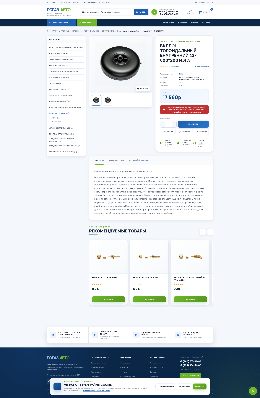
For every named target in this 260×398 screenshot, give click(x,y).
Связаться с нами (98, 363)
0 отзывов (175, 66)
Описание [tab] (99, 160)
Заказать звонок (188, 376)
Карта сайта (96, 372)
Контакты (206, 23)
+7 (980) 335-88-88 (190, 361)
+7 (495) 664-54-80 (190, 365)
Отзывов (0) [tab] (138, 160)
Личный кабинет (157, 357)
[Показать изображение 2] (108, 100)
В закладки (169, 131)
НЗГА (181, 74)
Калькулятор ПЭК (127, 377)
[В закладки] (124, 244)
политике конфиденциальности (96, 391)
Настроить (186, 386)
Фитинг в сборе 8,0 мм (146, 277)
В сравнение (186, 131)
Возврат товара (97, 367)
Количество (165, 118)
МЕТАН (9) (55, 118)
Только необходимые (166, 386)
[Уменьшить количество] (162, 124)
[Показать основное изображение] (96, 100)
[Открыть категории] (73, 22)
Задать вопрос (202, 131)
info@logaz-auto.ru (205, 2)
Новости (124, 367)
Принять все (199, 386)
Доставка (182, 23)
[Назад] (203, 232)
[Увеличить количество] (174, 124)
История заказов (157, 367)
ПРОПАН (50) (56, 122)
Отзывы (123, 372)
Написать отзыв (203, 66)
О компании (168, 23)
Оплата (194, 23)
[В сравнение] (124, 250)
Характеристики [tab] (116, 160)
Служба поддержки (100, 357)
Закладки (154, 372)
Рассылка (154, 377)
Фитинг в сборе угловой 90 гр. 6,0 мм (190, 278)
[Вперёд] (210, 232)
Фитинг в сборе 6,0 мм (105, 277)
